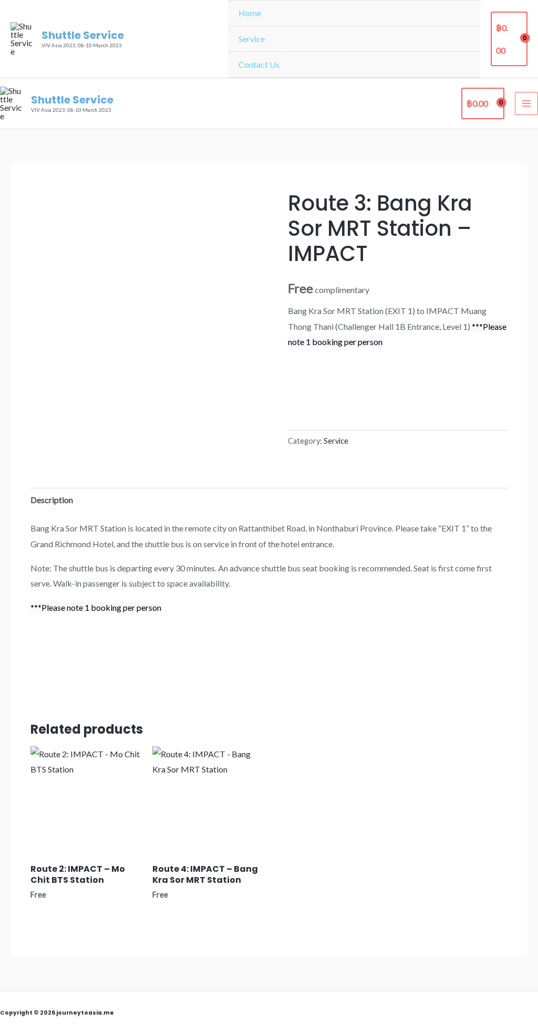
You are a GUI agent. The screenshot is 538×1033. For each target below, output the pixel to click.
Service (252, 39)
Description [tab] (51, 500)
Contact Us (259, 64)
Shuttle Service (83, 35)
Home (250, 13)
